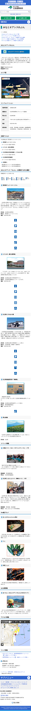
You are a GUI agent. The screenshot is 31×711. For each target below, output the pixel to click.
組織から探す (24, 18)
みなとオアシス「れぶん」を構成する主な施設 (14, 37)
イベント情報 (6, 39)
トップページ (4, 671)
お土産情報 (21, 39)
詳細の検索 (12, 14)
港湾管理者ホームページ (16, 657)
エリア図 (17, 34)
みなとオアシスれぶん (8, 34)
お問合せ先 (20, 40)
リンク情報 (13, 40)
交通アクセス (17, 35)
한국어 (23, 3)
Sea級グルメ (14, 39)
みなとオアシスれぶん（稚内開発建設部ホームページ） (16, 654)
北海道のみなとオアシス (19, 671)
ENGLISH (9, 3)
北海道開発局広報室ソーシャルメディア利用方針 (14, 684)
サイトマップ (13, 1)
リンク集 (21, 1)
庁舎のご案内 (5, 695)
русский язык (15, 3)
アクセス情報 (6, 40)
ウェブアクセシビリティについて (10, 685)
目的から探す (9, 18)
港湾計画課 (10, 671)
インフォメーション (7, 35)
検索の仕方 (18, 14)
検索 (29, 12)
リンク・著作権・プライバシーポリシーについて (14, 682)
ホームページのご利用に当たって (10, 687)
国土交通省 (15, 702)
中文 (20, 3)
